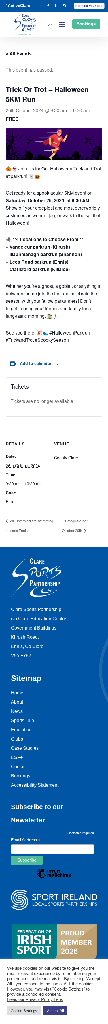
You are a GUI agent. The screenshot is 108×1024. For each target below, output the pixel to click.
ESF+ (17, 757)
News (17, 711)
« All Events (19, 53)
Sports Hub (22, 720)
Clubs (17, 738)
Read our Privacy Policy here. (35, 999)
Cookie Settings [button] (24, 1011)
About (17, 702)
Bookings (86, 23)
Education (21, 729)
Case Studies (25, 748)
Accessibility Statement (34, 785)
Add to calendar (35, 363)
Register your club (89, 5)
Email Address (25, 840)
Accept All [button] (55, 1011)
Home (17, 692)
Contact (19, 766)
